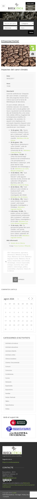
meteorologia (17, 267)
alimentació (11, 254)
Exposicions (9, 389)
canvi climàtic (25, 261)
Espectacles (8, 386)
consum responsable (22, 263)
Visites (7, 409)
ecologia (10, 265)
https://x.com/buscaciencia (10, 462)
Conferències (9, 374)
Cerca (31, 32)
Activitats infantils (10, 351)
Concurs (7, 366)
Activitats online (10, 355)
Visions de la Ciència (18, 243)
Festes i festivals (10, 397)
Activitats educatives (11, 347)
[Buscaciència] (15, 6)
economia (17, 265)
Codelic (14, 493)
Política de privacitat (28, 495)
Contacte (6, 496)
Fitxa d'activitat (10, 41)
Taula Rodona (9, 405)
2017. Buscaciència (13, 252)
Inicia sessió (30, 3)
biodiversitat (16, 261)
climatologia (11, 263)
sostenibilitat (11, 269)
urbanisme (19, 269)
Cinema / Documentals (12, 362)
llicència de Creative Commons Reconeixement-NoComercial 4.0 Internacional (18, 485)
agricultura (24, 252)
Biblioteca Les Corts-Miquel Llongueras (20, 170)
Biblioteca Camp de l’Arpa (20, 151)
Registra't (30, 6)
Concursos (8, 370)
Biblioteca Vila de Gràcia (19, 197)
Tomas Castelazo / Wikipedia (22, 246)
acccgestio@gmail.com (9, 478)
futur (22, 265)
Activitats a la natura (11, 343)
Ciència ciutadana (10, 359)
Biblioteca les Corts (18, 256)
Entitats (30, 9)
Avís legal (18, 495)
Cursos (7, 378)
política (25, 267)
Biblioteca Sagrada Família (18, 208)
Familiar (7, 393)
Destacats (8, 382)
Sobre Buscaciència (8, 495)
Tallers (7, 401)
